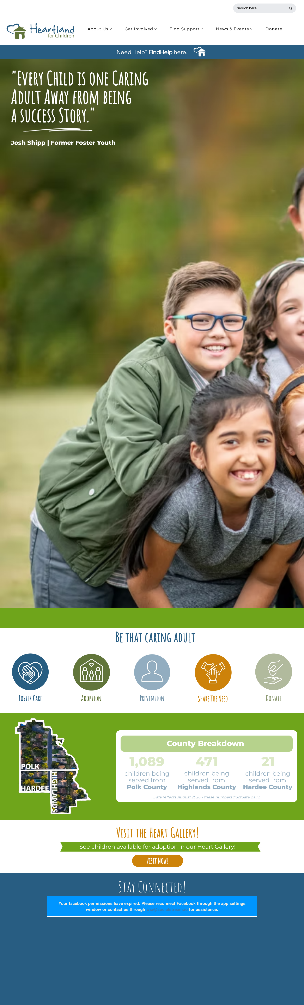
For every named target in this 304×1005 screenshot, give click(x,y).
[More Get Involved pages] (155, 29)
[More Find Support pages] (202, 29)
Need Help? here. (152, 52)
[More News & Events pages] (251, 29)
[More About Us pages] (111, 29)
